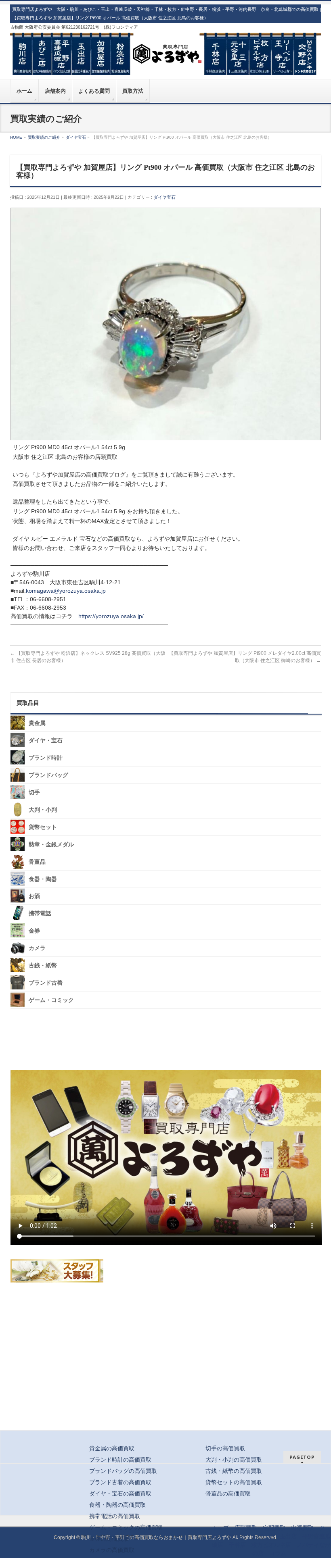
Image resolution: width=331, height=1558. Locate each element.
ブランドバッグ (48, 775)
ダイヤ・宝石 (46, 740)
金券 (34, 931)
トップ (220, 1528)
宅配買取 (274, 1528)
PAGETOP (302, 1457)
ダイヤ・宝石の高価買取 (120, 1493)
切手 (34, 792)
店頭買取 (246, 1528)
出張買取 (302, 1528)
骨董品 (37, 861)
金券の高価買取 (109, 1538)
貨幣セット (43, 827)
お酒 (34, 896)
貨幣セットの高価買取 (233, 1482)
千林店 (237, 1544)
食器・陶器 (43, 879)
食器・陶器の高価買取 (117, 1505)
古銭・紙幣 (43, 965)
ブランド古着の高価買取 (120, 1482)
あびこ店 (262, 1536)
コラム (277, 1553)
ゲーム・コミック (51, 1000)
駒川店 (237, 1536)
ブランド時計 (46, 758)
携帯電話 (40, 913)
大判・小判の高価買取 (233, 1459)
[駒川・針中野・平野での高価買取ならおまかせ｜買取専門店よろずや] (165, 65)
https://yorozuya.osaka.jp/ (111, 616)
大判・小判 (43, 810)
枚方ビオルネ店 (271, 1544)
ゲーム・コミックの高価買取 (126, 1527)
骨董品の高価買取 (228, 1493)
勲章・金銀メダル (51, 844)
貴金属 (37, 723)
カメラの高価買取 (111, 1550)
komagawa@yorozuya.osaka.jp (66, 590)
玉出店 (288, 1536)
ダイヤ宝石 (164, 197)
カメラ (37, 948)
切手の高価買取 (225, 1448)
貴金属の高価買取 (111, 1448)
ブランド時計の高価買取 (120, 1459)
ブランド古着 (46, 983)
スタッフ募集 (56, 1271)
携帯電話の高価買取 (114, 1516)
